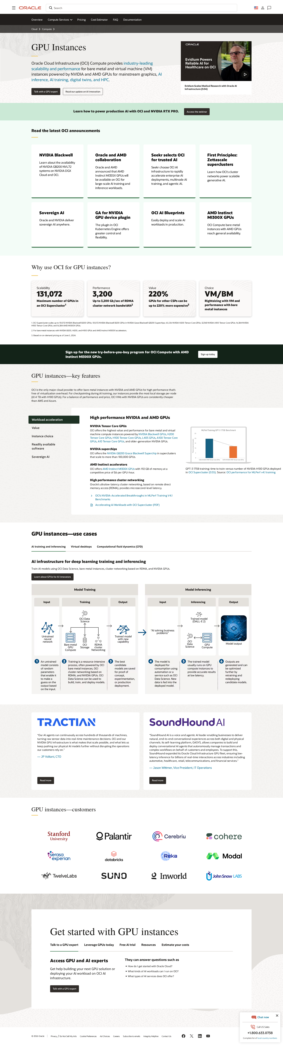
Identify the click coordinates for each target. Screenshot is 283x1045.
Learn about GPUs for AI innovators (52, 576)
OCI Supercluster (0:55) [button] (202, 472)
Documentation (132, 19)
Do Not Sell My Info (68, 1036)
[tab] (53, 420)
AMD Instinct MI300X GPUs (119, 468)
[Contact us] (269, 8)
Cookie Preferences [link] (88, 1036)
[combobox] (141, 8)
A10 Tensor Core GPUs (111, 441)
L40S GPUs (148, 437)
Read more (44, 779)
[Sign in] (263, 8)
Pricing (81, 19)
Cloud (34, 29)
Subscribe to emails (131, 1036)
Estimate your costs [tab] (175, 945)
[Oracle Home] (30, 8)
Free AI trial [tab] (127, 945)
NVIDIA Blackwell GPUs (152, 434)
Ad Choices (105, 1036)
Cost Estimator (99, 19)
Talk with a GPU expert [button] (46, 91)
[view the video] (216, 61)
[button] (14, 8)
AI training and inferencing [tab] (48, 546)
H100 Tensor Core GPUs (127, 437)
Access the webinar (197, 110)
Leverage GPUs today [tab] (99, 945)
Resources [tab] (148, 945)
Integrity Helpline (150, 1036)
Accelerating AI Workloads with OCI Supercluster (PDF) (127, 504)
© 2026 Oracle (37, 1036)
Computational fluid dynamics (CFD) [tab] (120, 546)
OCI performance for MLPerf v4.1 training (250, 472)
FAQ (115, 19)
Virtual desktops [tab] (81, 546)
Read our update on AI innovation (83, 91)
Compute (47, 29)
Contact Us (166, 1036)
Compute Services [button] (58, 19)
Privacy (54, 1036)
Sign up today (207, 353)
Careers (116, 1036)
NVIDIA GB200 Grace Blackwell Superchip (132, 453)
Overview (37, 19)
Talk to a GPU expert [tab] (64, 945)
